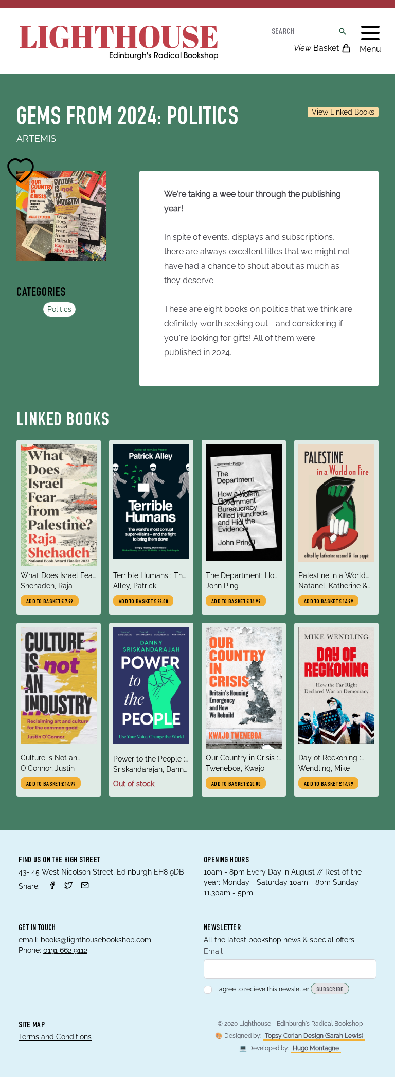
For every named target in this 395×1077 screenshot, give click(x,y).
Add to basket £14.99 (328, 602)
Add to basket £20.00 (235, 784)
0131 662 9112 (65, 950)
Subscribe (330, 990)
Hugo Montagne (316, 1048)
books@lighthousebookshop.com (96, 940)
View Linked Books (343, 112)
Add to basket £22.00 (143, 602)
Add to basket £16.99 (235, 602)
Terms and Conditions (55, 1037)
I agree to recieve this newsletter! (263, 989)
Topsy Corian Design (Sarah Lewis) (314, 1035)
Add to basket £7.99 (49, 602)
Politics (59, 309)
